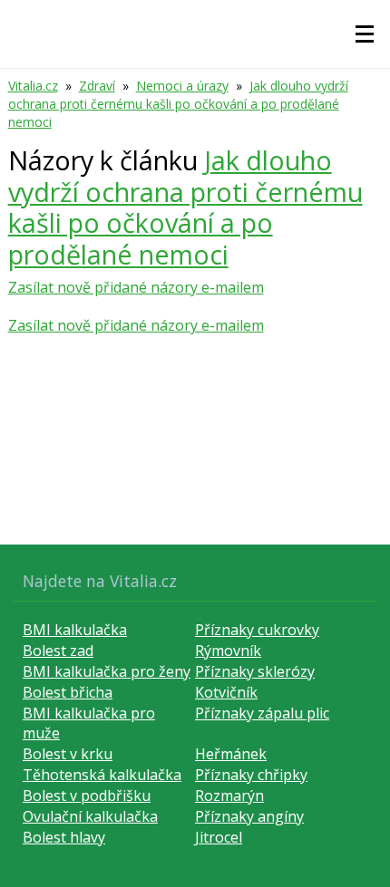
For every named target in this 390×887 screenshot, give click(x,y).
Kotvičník (226, 692)
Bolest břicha (67, 692)
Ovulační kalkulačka (90, 816)
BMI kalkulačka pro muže (89, 723)
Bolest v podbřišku (87, 795)
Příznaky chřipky (251, 775)
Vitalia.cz (33, 85)
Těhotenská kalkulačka (102, 775)
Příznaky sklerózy (255, 671)
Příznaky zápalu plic (262, 713)
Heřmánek (231, 754)
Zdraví (97, 85)
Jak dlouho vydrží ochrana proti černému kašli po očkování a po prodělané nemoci (178, 103)
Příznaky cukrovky (257, 630)
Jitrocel (218, 837)
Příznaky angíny (249, 816)
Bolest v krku (67, 754)
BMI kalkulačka (75, 630)
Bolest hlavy (64, 837)
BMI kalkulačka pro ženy (106, 671)
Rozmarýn (229, 795)
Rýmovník (228, 650)
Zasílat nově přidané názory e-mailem (136, 287)
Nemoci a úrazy (182, 85)
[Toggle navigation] (364, 34)
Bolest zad (58, 650)
